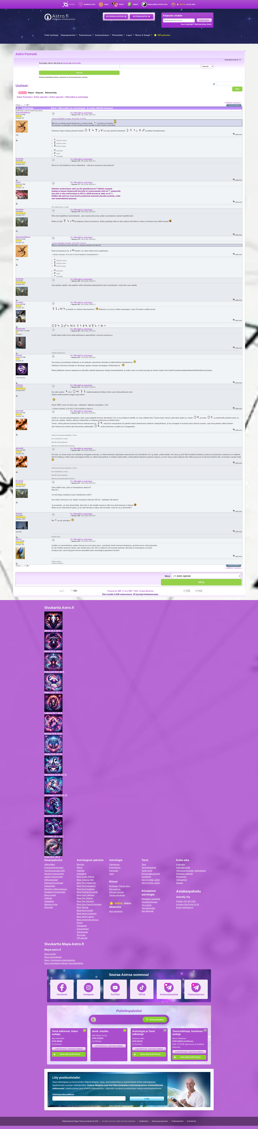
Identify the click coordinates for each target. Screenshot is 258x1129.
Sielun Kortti (147, 871)
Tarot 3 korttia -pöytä (151, 883)
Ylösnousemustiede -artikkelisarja (191, 871)
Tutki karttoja (51, 35)
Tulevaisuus (85, 35)
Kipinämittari (49, 886)
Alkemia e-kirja (50, 904)
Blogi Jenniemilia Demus (87, 920)
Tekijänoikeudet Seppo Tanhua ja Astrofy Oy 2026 (80, 1121)
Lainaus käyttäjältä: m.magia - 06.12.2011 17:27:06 (69, 118)
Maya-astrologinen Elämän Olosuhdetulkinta (63, 963)
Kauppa (179, 883)
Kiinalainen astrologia (157, 4)
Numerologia (89, 4)
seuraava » (237, 103)
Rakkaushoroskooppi (53, 883)
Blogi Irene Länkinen (85, 895)
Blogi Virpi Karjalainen (86, 886)
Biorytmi (80, 864)
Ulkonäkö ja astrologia (76, 97)
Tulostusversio (234, 105)
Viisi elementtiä (148, 908)
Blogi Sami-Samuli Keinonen (89, 904)
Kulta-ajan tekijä (183, 867)
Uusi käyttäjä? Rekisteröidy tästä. (196, 24)
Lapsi (129, 35)
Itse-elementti (147, 911)
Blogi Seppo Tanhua (85, 877)
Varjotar (19, 514)
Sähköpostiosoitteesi (63, 1094)
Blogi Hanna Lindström (87, 913)
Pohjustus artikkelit (184, 874)
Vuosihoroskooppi (149, 902)
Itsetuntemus (102, 35)
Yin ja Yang (146, 905)
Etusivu (71, 4)
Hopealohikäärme (23, 113)
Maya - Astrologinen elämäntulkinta (59, 960)
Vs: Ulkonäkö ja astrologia (81, 113)
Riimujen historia (116, 892)
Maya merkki (50, 895)
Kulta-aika (187, 4)
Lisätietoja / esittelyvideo (69, 1049)
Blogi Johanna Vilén (85, 880)
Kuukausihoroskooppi (53, 867)
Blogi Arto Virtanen (85, 898)
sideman (19, 385)
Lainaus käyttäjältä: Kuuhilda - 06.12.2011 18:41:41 (69, 243)
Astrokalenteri (115, 16)
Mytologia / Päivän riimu (119, 886)
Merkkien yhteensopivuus (55, 889)
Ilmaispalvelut (68, 35)
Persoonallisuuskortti (151, 874)
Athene (19, 539)
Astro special (40, 97)
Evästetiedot (191, 1121)
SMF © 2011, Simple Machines (141, 591)
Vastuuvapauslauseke (160, 1121)
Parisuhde (117, 35)
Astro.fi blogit (143, 35)
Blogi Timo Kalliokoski (86, 883)
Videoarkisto (181, 880)
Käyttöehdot (143, 1121)
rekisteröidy (76, 63)
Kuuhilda (19, 159)
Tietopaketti (82, 926)
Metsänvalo (20, 329)
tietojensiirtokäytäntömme (149, 1088)
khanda (19, 355)
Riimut (135, 4)
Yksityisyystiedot (177, 1121)
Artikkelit (48, 898)
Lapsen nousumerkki (53, 877)
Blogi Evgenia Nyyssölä (87, 892)
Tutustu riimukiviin (117, 895)
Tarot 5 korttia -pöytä (151, 880)
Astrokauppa (140, 16)
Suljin (18, 182)
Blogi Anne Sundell (85, 910)
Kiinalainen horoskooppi (54, 892)
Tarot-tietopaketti (149, 867)
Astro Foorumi (26, 54)
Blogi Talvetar (82, 907)
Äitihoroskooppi (51, 880)
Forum (80, 923)
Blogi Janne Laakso (85, 916)
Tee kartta (81, 935)
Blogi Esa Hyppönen (86, 889)
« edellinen (228, 103)
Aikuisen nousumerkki (54, 874)
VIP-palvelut (163, 35)
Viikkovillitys (49, 864)
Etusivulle (48, 907)
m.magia (19, 302)
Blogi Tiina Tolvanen (85, 901)
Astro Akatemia (116, 911)
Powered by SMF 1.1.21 (117, 591)
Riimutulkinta (114, 889)
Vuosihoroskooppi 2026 (54, 871)
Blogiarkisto (181, 877)
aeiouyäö (19, 411)
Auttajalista (49, 901)
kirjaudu (65, 63)
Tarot (121, 4)
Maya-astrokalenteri (53, 957)
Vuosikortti (146, 877)
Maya (106, 4)
